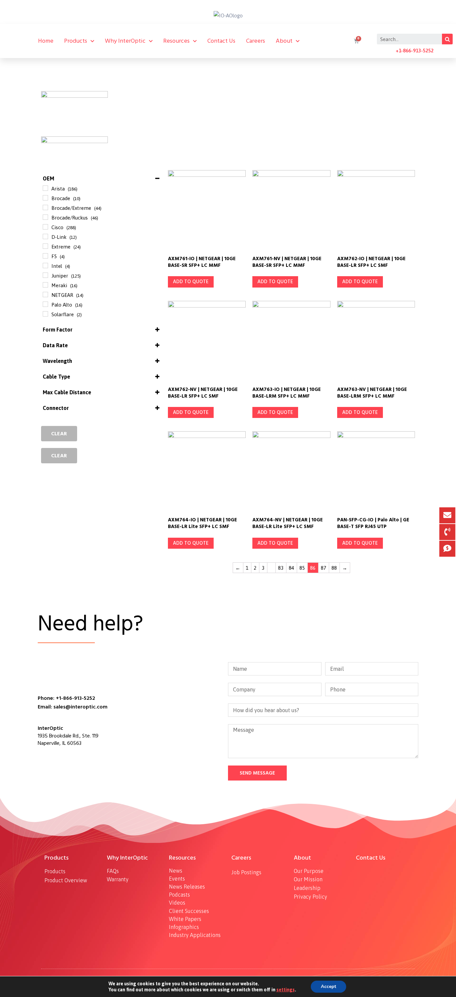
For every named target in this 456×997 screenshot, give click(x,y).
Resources (176, 41)
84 (291, 568)
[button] (59, 433)
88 (334, 568)
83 (280, 568)
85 (302, 568)
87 (323, 568)
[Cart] (355, 41)
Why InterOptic (125, 41)
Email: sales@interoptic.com (72, 706)
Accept (328, 986)
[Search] (447, 39)
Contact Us (221, 41)
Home (45, 41)
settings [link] (285, 989)
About (284, 41)
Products (75, 41)
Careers (255, 41)
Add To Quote (191, 281)
